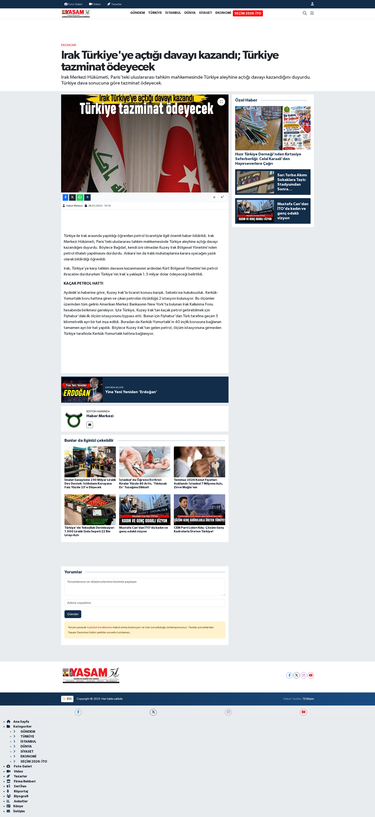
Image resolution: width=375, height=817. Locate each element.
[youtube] (303, 712)
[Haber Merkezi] (73, 418)
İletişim (19, 811)
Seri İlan (19, 786)
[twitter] (153, 712)
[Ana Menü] (312, 13)
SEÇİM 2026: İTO (248, 13)
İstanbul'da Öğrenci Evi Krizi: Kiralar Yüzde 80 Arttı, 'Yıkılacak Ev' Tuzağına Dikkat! (143, 483)
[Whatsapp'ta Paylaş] (80, 197)
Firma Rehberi (24, 781)
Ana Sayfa (21, 721)
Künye (18, 806)
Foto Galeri (75, 4)
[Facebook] (289, 675)
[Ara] (305, 13)
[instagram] (228, 712)
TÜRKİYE (155, 12)
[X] (296, 675)
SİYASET (205, 12)
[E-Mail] (90, 425)
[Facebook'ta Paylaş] (65, 197)
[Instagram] (303, 675)
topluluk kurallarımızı (100, 627)
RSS (69, 698)
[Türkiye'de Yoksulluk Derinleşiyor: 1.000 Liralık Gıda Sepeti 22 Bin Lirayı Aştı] (90, 509)
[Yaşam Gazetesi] (75, 13)
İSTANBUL (173, 12)
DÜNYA (190, 12)
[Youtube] (310, 675)
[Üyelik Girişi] (311, 4)
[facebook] (78, 712)
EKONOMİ (223, 12)
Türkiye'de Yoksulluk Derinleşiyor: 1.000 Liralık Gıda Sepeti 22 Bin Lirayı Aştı (89, 531)
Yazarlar (116, 4)
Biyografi (20, 796)
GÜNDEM (137, 12)
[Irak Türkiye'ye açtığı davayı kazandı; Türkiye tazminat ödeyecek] (145, 143)
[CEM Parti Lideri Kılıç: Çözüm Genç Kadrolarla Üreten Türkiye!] (199, 509)
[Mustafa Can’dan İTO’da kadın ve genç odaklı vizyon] (145, 509)
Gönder (73, 614)
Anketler (20, 801)
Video (97, 4)
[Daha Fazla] (87, 197)
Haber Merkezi (74, 206)
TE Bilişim (308, 698)
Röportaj (20, 791)
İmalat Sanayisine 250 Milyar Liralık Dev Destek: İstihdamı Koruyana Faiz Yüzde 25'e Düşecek (90, 483)
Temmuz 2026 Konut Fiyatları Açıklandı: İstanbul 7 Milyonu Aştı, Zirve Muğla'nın (198, 483)
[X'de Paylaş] (72, 197)
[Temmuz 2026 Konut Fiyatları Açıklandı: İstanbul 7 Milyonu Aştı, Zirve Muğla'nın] (199, 461)
